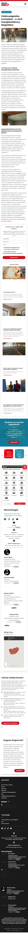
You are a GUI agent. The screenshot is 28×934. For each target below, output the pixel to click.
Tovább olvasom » (7, 299)
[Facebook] (5, 519)
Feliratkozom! (14, 257)
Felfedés (17, 527)
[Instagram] (9, 519)
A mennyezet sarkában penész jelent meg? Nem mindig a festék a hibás (12, 329)
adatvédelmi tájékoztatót (11, 249)
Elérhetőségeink (6, 851)
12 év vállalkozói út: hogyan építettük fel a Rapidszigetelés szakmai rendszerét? (13, 405)
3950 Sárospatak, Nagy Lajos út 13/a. (14, 847)
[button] (25, 3)
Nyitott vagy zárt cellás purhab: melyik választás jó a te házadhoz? (13, 369)
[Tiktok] (13, 519)
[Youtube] (17, 519)
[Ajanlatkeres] (25, 467)
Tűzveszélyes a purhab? (9, 292)
